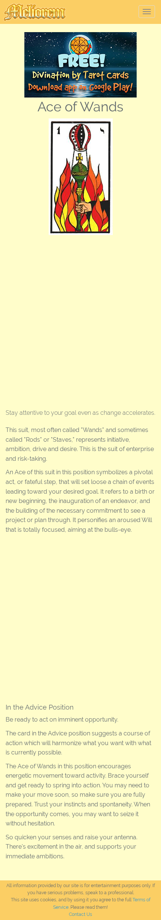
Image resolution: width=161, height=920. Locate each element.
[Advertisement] (80, 319)
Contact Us (80, 914)
